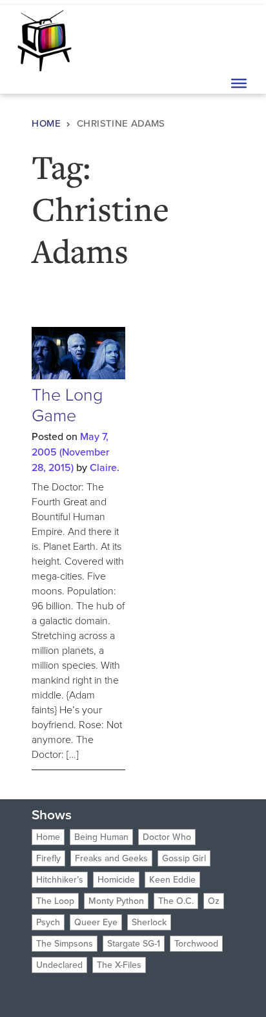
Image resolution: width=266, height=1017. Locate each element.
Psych (48, 922)
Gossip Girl (184, 858)
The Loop (55, 901)
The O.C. (176, 901)
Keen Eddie (172, 879)
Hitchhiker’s (59, 879)
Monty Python (116, 901)
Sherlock (149, 922)
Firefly (48, 858)
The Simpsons (64, 943)
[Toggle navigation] (238, 39)
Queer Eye (96, 922)
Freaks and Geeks (111, 858)
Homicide (116, 879)
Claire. (104, 467)
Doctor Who (167, 837)
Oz (214, 901)
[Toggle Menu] (239, 83)
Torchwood (196, 943)
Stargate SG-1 (133, 943)
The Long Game (67, 405)
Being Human (101, 837)
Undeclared (59, 965)
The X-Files (119, 965)
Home (46, 123)
